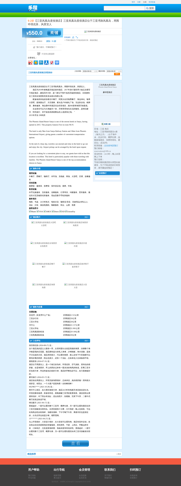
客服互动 (108, 478)
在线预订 (133, 478)
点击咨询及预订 (111, 146)
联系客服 (152, 2)
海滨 (107, 129)
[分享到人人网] (46, 62)
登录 (133, 2)
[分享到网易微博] (51, 62)
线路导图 (57, 475)
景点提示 (57, 478)
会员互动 (82, 478)
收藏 (144, 2)
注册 (138, 2)
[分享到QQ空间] (35, 62)
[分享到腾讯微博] (40, 62)
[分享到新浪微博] (30, 62)
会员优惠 (82, 475)
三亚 (102, 129)
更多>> (87, 217)
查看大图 (107, 124)
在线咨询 (133, 475)
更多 (119, 454)
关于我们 (108, 475)
